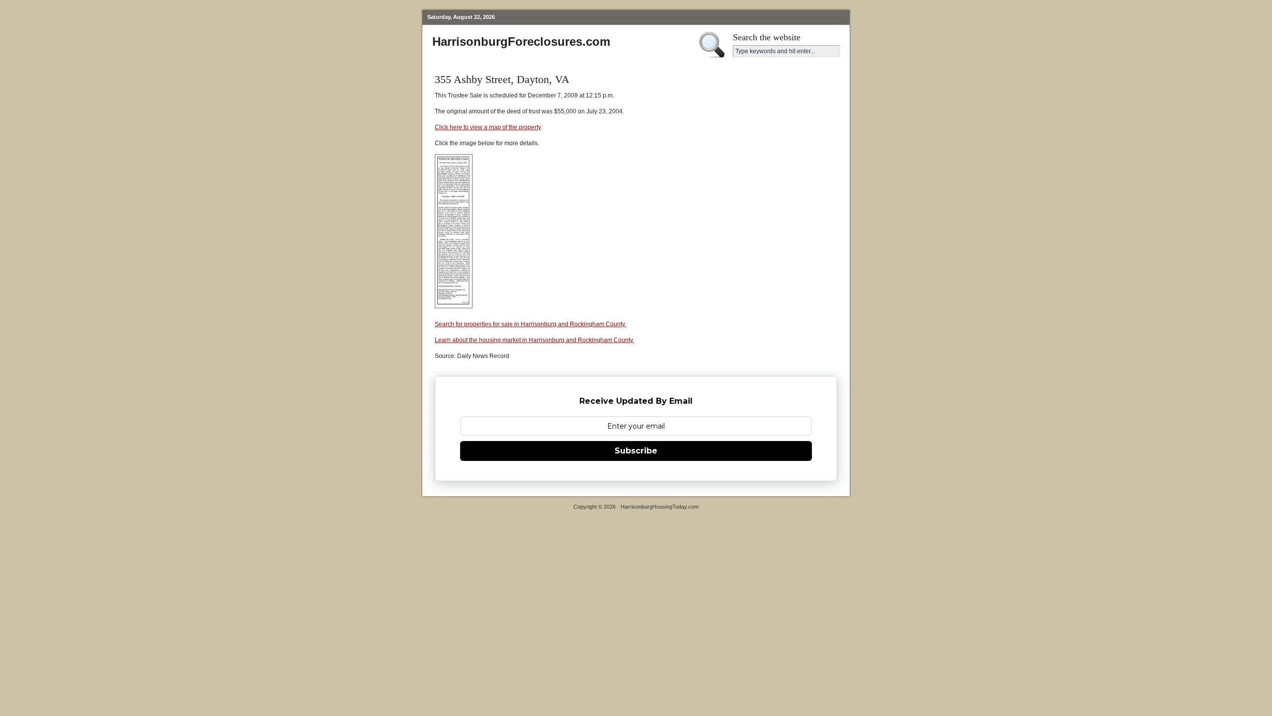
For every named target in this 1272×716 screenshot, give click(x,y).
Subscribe (636, 450)
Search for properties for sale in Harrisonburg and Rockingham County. (530, 324)
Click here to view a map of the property (488, 127)
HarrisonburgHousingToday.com (660, 507)
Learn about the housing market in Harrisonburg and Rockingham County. (534, 340)
